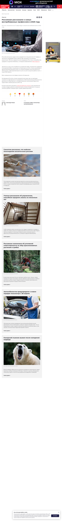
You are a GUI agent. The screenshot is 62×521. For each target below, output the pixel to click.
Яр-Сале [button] (32, 6)
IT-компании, (27, 102)
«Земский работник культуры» (24, 85)
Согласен (55, 515)
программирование (28, 104)
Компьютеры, (37, 102)
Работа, (32, 102)
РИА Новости (35, 61)
